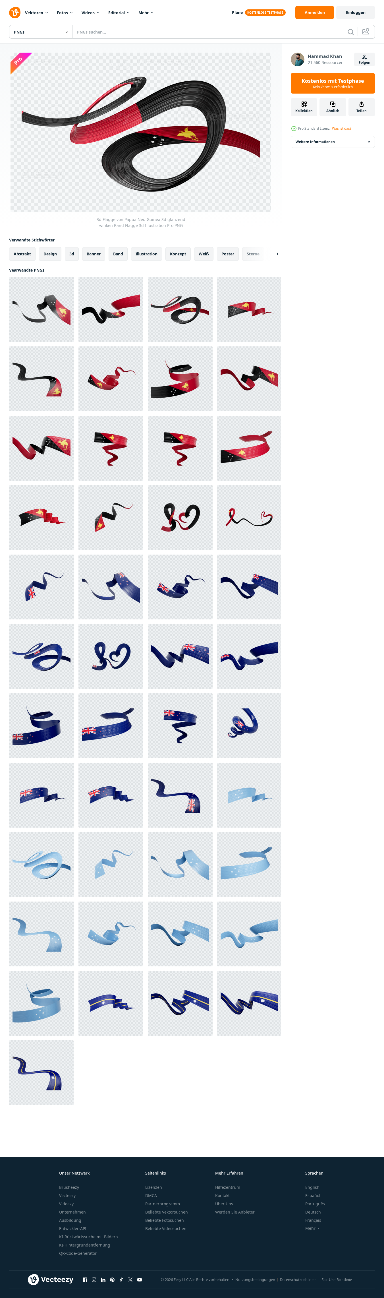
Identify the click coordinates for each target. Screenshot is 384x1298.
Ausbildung (70, 1220)
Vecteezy (67, 1195)
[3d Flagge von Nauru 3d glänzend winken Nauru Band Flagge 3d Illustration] (110, 1003)
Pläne (237, 12)
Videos (88, 12)
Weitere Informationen (315, 141)
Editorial (116, 12)
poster (227, 254)
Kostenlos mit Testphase (333, 83)
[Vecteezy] (14, 12)
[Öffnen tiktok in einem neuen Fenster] (121, 1279)
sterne (253, 254)
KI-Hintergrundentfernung (84, 1245)
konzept (178, 254)
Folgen (364, 62)
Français (313, 1220)
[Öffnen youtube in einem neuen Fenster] (139, 1279)
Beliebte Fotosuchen (164, 1220)
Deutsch (313, 1212)
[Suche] (350, 31)
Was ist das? (341, 128)
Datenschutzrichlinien (298, 1279)
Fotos (62, 12)
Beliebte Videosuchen (165, 1228)
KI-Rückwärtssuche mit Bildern (88, 1236)
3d (71, 254)
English (312, 1187)
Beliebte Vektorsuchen (166, 1212)
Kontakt (222, 1195)
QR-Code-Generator (78, 1253)
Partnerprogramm (162, 1203)
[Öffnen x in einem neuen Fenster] (130, 1279)
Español (312, 1195)
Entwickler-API (72, 1228)
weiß (204, 254)
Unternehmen (72, 1212)
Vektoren (34, 12)
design (50, 254)
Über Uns (224, 1203)
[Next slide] (272, 254)
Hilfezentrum (227, 1187)
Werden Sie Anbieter (235, 1212)
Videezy (66, 1203)
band (118, 254)
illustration (146, 254)
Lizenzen (153, 1187)
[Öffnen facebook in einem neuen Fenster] (85, 1279)
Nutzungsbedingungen (255, 1279)
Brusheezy (69, 1187)
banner (94, 254)
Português (315, 1203)
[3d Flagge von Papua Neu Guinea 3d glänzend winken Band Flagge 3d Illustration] (41, 309)
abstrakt (22, 254)
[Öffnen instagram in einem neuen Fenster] (94, 1279)
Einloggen (356, 12)
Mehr (143, 12)
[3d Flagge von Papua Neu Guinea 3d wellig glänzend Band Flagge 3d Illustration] (249, 448)
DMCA (151, 1195)
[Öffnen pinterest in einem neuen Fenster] (112, 1279)
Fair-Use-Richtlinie (336, 1279)
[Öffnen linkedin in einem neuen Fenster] (103, 1279)
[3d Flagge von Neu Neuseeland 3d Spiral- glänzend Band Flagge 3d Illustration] (249, 725)
